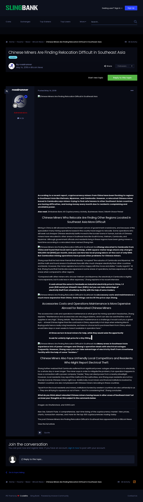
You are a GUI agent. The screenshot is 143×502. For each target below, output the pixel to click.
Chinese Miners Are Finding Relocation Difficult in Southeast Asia (74, 419)
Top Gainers (45, 21)
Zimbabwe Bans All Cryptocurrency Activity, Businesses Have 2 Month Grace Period (85, 211)
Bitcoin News (37, 67)
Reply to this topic (122, 77)
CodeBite (24, 496)
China (48, 227)
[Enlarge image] (67, 247)
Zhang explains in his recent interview (102, 279)
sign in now (73, 448)
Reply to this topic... (33, 459)
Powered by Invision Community (55, 496)
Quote (47, 432)
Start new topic (95, 77)
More (82, 21)
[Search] (135, 22)
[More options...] (132, 90)
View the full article (46, 424)
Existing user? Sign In (111, 8)
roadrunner (25, 64)
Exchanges (25, 21)
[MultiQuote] (40, 432)
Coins (8, 21)
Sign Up (131, 8)
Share (109, 66)
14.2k (21, 118)
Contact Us (132, 496)
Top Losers (65, 21)
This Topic (125, 22)
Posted (47, 90)
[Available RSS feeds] (134, 482)
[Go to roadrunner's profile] (12, 66)
